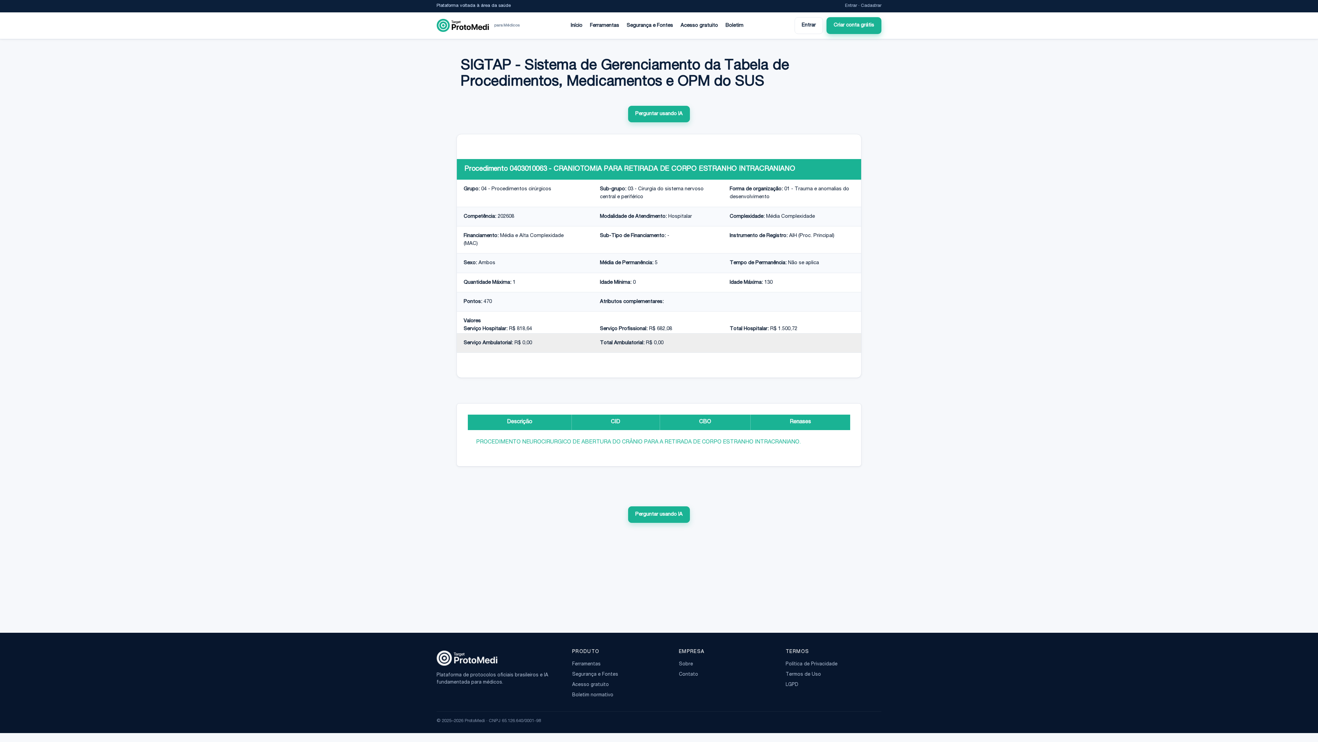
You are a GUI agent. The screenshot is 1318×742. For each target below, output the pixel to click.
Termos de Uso (803, 674)
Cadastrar (871, 6)
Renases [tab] (800, 422)
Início (576, 25)
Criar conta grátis (854, 25)
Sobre (686, 664)
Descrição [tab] (519, 422)
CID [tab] (615, 422)
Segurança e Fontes (650, 25)
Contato (688, 674)
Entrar (851, 6)
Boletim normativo (592, 695)
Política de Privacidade (811, 664)
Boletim (734, 25)
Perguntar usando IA (659, 113)
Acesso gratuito (699, 25)
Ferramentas (604, 25)
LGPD (792, 685)
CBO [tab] (705, 422)
